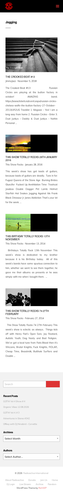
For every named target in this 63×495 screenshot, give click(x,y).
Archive (39, 484)
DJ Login (11, 484)
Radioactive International (35, 473)
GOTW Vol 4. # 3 (11, 412)
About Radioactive (14, 480)
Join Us (43, 480)
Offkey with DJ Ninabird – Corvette (20, 424)
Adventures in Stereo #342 (16, 418)
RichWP (42, 487)
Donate (32, 480)
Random (52, 484)
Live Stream (25, 484)
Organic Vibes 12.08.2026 (16, 407)
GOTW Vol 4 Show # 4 (14, 401)
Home (55, 480)
